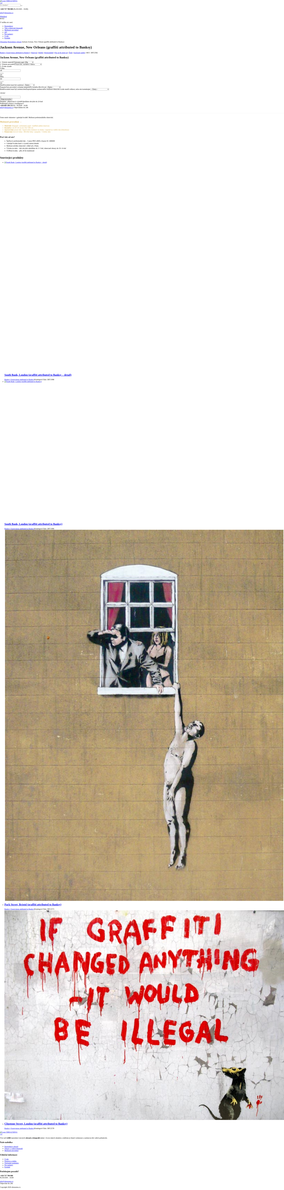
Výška (2, 68)
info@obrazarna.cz (6, 13)
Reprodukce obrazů (15, 42)
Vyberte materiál (6, 62)
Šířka (2, 77)
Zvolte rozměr (6, 66)
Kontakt (7, 38)
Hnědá (40, 53)
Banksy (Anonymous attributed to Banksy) (15, 53)
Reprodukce (8, 26)
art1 (5, 32)
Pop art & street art (61, 53)
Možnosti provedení (11, 30)
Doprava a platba (10, 1161)
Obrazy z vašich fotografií (13, 1149)
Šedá (70, 53)
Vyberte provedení (7, 64)
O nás (6, 36)
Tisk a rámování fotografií (13, 28)
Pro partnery (8, 34)
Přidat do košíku (6, 99)
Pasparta (3, 87)
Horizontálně (48, 53)
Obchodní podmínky (11, 1163)
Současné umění (79, 53)
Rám (1, 89)
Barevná (34, 53)
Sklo (1, 85)
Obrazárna (3, 42)
